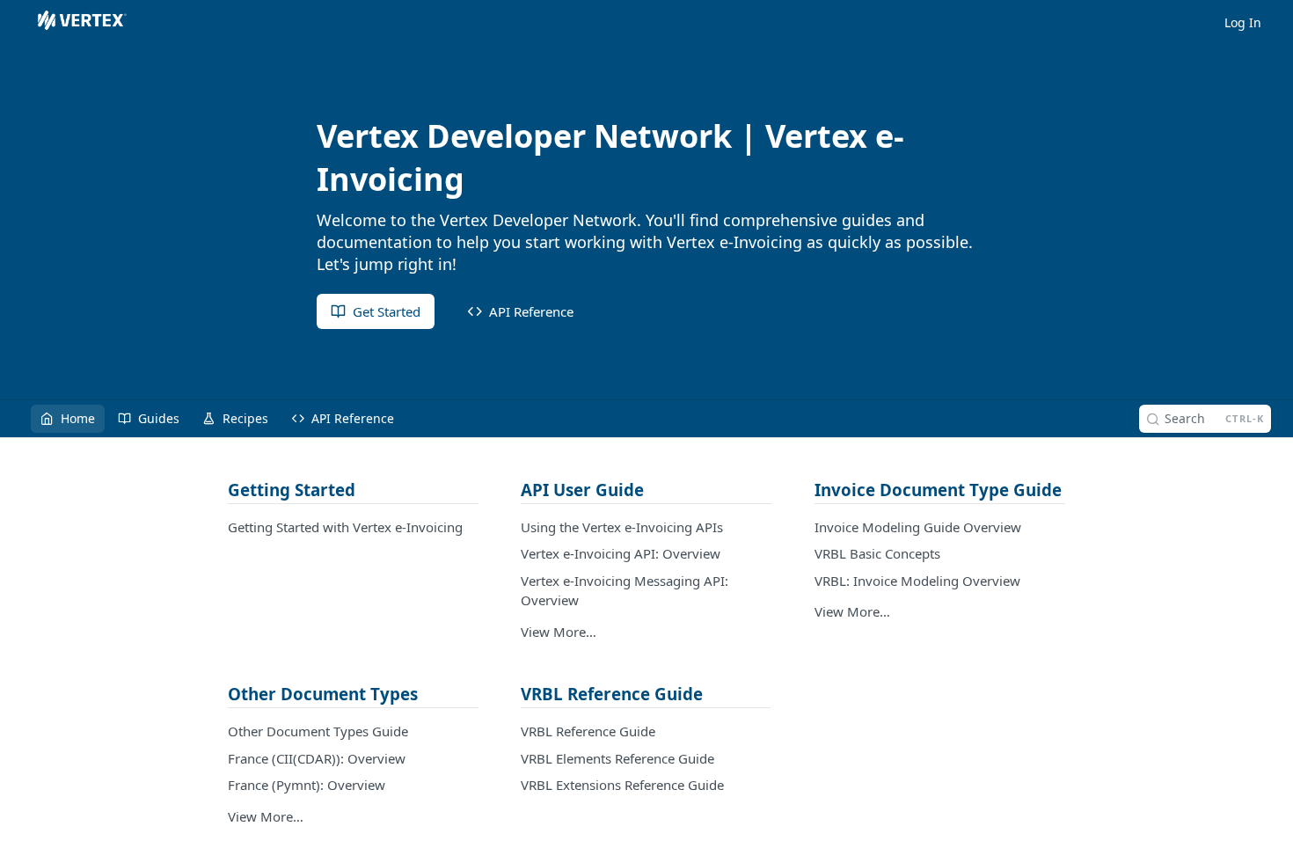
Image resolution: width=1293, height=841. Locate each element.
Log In (1242, 22)
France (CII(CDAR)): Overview (316, 758)
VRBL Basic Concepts (877, 553)
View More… (558, 631)
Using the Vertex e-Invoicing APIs (622, 527)
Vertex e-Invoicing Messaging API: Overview (624, 591)
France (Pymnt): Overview (306, 784)
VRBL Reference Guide (588, 731)
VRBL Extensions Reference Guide (622, 784)
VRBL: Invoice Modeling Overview (917, 580)
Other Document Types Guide (318, 731)
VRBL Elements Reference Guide (617, 758)
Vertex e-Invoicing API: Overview (620, 553)
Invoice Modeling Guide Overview (918, 527)
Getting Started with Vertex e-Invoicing (345, 527)
